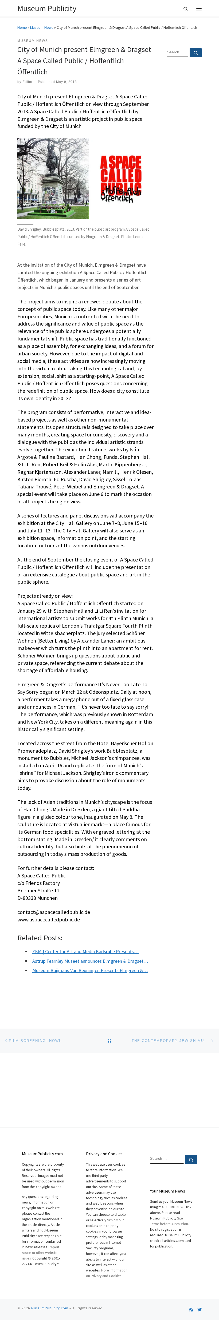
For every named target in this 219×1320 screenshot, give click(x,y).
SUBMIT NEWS (175, 1207)
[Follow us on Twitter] (199, 1309)
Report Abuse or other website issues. (40, 1253)
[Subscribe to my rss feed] (191, 1309)
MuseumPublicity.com (49, 1308)
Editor (27, 82)
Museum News (41, 27)
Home (22, 27)
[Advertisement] (184, 148)
